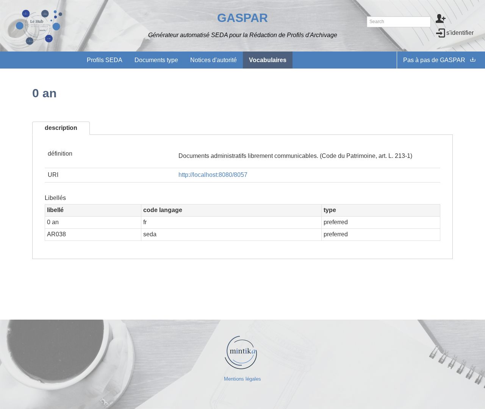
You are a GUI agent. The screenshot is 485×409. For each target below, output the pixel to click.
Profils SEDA (104, 60)
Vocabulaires (267, 60)
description (61, 128)
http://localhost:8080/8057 (212, 175)
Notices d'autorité (213, 60)
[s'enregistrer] (441, 19)
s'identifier (460, 33)
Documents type (156, 60)
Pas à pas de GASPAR (434, 60)
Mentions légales (242, 379)
